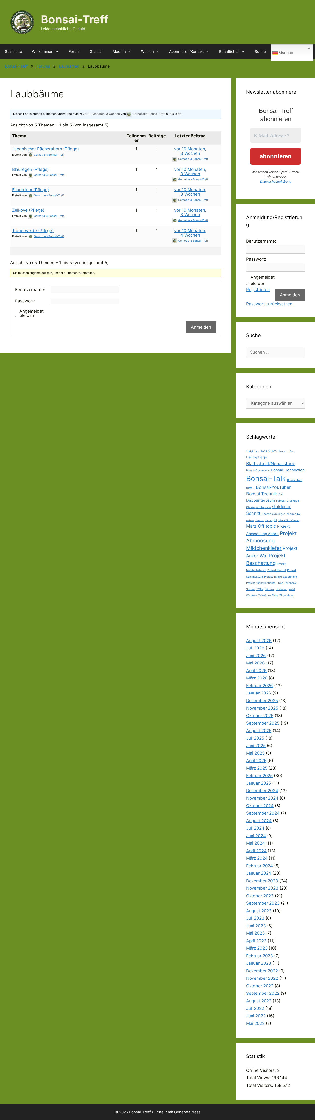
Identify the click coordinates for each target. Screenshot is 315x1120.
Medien (119, 51)
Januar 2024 (258, 873)
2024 (264, 451)
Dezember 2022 (262, 970)
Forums (43, 66)
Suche (260, 51)
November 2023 (262, 888)
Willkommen (42, 51)
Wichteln (251, 595)
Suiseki (250, 589)
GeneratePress (187, 1112)
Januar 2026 (258, 693)
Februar (281, 500)
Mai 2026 (255, 663)
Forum (74, 51)
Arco (292, 451)
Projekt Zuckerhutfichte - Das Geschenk (271, 582)
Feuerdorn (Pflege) (30, 189)
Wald (292, 589)
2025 (272, 451)
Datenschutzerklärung (275, 181)
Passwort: (25, 301)
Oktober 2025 (259, 715)
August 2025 (258, 730)
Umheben (281, 589)
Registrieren (258, 289)
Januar (259, 520)
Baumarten (69, 66)
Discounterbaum (260, 500)
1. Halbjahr (252, 451)
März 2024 (257, 858)
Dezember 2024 (262, 790)
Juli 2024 (255, 828)
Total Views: (259, 1077)
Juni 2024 (256, 835)
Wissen (147, 51)
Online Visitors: (261, 1070)
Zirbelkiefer (286, 595)
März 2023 (257, 948)
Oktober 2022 (259, 985)
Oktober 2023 (260, 895)
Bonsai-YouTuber (273, 487)
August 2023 (259, 910)
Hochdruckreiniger (273, 514)
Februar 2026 (259, 685)
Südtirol (269, 589)
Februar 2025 (259, 775)
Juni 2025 (256, 745)
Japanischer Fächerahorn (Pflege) (45, 148)
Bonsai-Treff (74, 19)
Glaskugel (293, 500)
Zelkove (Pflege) (28, 210)
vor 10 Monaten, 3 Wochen (101, 114)
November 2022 (262, 978)
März (251, 526)
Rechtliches (229, 51)
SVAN (259, 589)
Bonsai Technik (261, 493)
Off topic (267, 526)
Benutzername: (30, 289)
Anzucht (283, 451)
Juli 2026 (255, 648)
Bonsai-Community (258, 470)
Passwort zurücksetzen (269, 303)
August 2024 (259, 820)
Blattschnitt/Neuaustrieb (270, 463)
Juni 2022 (256, 1015)
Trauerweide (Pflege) (33, 230)
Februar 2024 (259, 865)
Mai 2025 (255, 753)
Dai (280, 494)
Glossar (96, 51)
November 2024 (262, 798)
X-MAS (262, 595)
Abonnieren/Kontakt (186, 51)
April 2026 (256, 670)
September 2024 (263, 813)
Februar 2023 (259, 955)
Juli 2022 (255, 1008)
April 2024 (256, 850)
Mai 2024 (255, 843)
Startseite (13, 51)
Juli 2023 (255, 918)
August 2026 (259, 640)
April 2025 (256, 760)
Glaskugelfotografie (258, 507)
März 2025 (256, 768)
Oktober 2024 (260, 805)
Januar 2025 (258, 783)
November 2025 (262, 708)
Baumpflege (256, 457)
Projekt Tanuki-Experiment (280, 576)
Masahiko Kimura (288, 520)
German (285, 52)
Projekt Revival (276, 570)
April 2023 (256, 940)
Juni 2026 (256, 655)
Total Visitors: (260, 1085)
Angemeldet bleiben (31, 313)
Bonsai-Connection (288, 470)
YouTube (273, 595)
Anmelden (201, 327)
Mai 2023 (255, 933)
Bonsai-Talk (266, 478)
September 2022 (262, 993)
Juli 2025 (255, 738)
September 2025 (262, 723)
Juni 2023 (256, 925)
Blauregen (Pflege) (30, 169)
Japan (268, 520)
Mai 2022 (255, 1023)
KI (275, 520)
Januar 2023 (258, 963)
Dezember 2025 (262, 700)
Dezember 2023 (262, 880)
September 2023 (263, 903)
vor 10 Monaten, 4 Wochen (190, 232)
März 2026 (257, 678)
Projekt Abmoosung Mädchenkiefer (271, 540)
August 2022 (258, 1000)
